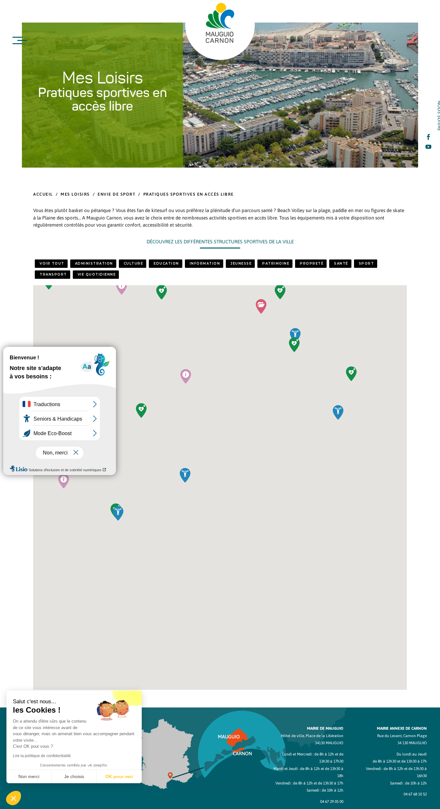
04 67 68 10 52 (415, 794)
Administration (94, 263)
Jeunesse (241, 263)
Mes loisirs (75, 194)
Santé (341, 263)
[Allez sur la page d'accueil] (220, 23)
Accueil (43, 194)
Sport (366, 263)
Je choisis (74, 776)
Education (166, 263)
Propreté (311, 263)
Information (205, 263)
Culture (133, 263)
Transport (53, 274)
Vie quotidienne (97, 274)
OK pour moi (119, 776)
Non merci (28, 776)
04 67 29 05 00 (331, 801)
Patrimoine (275, 263)
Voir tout (52, 263)
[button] (261, 306)
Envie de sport (116, 194)
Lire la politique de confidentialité (42, 756)
